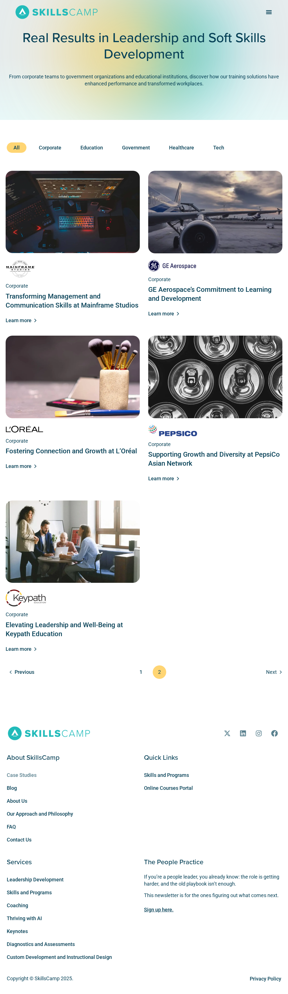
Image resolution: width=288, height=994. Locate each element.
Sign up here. (159, 910)
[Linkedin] (243, 733)
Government (136, 148)
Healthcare (181, 148)
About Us (17, 801)
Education (91, 148)
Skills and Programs (166, 775)
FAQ (11, 827)
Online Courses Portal (168, 788)
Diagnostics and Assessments (41, 944)
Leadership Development (35, 879)
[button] (269, 12)
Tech (218, 148)
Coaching (17, 905)
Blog (12, 788)
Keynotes (17, 931)
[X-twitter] (227, 733)
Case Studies (22, 775)
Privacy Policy (265, 979)
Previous (24, 672)
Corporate (50, 148)
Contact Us (19, 840)
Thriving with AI (24, 918)
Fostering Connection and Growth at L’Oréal (71, 451)
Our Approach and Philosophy (40, 814)
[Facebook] (274, 733)
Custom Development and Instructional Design (59, 957)
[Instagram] (259, 733)
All (17, 148)
